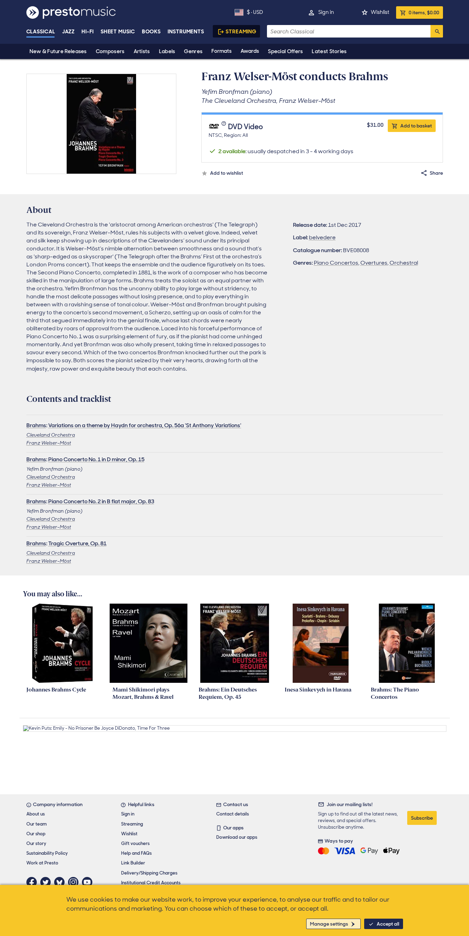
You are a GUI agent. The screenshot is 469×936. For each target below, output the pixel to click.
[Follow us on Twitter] (47, 882)
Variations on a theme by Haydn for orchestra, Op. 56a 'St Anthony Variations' (144, 425)
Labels (167, 51)
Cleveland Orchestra (50, 435)
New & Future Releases (58, 51)
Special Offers (285, 51)
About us (35, 814)
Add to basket (416, 126)
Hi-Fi (88, 31)
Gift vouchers (135, 843)
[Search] (436, 31)
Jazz (68, 31)
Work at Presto (42, 863)
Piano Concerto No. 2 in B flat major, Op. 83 (101, 501)
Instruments (186, 31)
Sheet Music (118, 31)
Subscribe (422, 818)
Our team (36, 824)
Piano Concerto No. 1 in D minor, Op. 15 (96, 459)
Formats (221, 51)
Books (151, 31)
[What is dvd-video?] (224, 127)
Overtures (373, 262)
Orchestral (404, 262)
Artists (142, 51)
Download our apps (236, 837)
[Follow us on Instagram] (75, 882)
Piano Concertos (336, 262)
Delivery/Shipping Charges (149, 873)
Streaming (241, 31)
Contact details (232, 814)
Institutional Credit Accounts (151, 883)
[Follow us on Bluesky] (61, 882)
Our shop (35, 834)
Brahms (36, 425)
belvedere (322, 237)
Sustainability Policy (47, 853)
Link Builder (133, 863)
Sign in (326, 12)
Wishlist (380, 12)
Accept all (388, 924)
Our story (36, 843)
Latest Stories (329, 51)
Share (436, 173)
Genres (193, 51)
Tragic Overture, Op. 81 (77, 543)
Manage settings (329, 924)
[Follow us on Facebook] (33, 882)
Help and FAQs (136, 853)
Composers (110, 51)
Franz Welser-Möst (48, 443)
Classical (40, 31)
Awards (250, 51)
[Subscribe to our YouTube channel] (89, 882)
